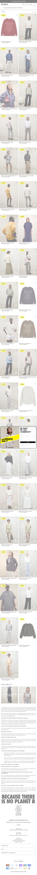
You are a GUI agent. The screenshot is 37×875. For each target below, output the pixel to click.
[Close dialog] (35, 427)
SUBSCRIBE (28, 442)
